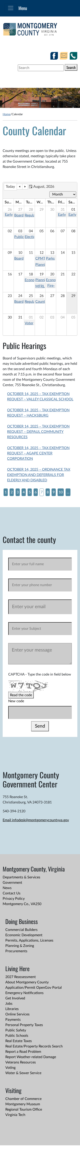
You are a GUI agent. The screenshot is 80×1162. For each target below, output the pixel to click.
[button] (41, 186)
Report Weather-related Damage (30, 1057)
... (68, 492)
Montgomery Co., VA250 (22, 904)
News (7, 888)
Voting (10, 1067)
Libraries (12, 1009)
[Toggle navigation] (10, 8)
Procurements (16, 951)
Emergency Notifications (24, 993)
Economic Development (23, 935)
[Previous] (19, 187)
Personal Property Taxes (24, 1025)
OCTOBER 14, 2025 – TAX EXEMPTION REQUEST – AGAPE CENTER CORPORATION (38, 453)
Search (71, 67)
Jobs (8, 1003)
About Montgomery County (27, 982)
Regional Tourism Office (23, 1109)
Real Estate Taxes (18, 1041)
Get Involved (15, 998)
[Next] (25, 187)
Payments (13, 1019)
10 (61, 492)
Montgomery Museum (22, 1104)
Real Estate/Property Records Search (34, 1046)
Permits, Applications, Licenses (29, 940)
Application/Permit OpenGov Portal (33, 987)
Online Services (17, 1014)
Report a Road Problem (23, 1051)
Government (12, 882)
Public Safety (15, 1030)
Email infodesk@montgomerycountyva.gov (36, 820)
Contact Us (11, 893)
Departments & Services (21, 877)
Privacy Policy (14, 898)
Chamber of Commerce (23, 1099)
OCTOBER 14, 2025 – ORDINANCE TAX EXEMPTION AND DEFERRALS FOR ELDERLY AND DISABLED (38, 475)
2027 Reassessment (20, 977)
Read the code (21, 695)
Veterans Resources (20, 1062)
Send (40, 726)
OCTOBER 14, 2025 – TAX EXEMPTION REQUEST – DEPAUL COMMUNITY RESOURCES (38, 432)
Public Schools (16, 1035)
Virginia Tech (15, 1115)
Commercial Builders (21, 930)
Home (6, 114)
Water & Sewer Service (23, 1073)
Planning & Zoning (19, 946)
